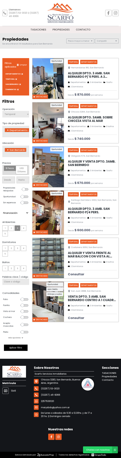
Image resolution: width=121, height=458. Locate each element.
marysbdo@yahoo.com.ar (55, 407)
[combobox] (15, 131)
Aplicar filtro (15, 347)
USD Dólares (21, 170)
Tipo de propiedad (13, 123)
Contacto (83, 29)
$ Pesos (10, 168)
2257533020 (47, 401)
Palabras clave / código (15, 276)
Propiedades (61, 29)
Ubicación (8, 143)
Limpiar (23, 64)
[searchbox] (5, 134)
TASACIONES (38, 29)
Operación (8, 109)
